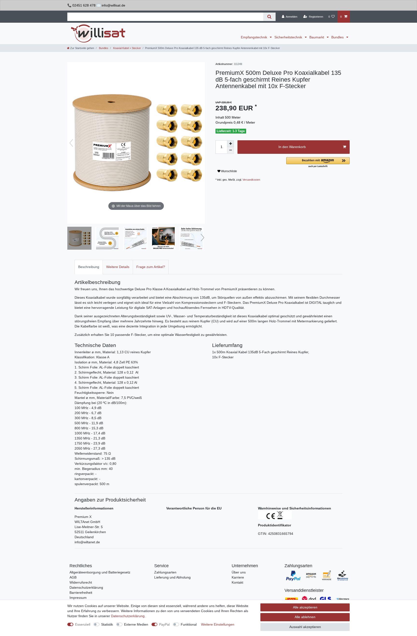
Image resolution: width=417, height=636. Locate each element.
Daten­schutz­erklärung (128, 616)
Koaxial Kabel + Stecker (126, 48)
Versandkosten (251, 179)
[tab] (89, 267)
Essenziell (82, 624)
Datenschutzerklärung (86, 587)
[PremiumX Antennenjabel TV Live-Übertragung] (163, 239)
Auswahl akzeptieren (305, 627)
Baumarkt (317, 37)
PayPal (164, 624)
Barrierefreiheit (81, 592)
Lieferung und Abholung (172, 577)
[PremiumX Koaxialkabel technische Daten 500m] (107, 239)
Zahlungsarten (165, 572)
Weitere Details (117, 267)
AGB (73, 577)
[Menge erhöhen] (230, 143)
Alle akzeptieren (305, 607)
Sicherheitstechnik (288, 37)
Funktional (189, 624)
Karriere (238, 577)
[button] (318, 162)
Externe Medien (136, 624)
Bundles (338, 37)
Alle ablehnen (305, 617)
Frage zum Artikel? (150, 267)
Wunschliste (228, 171)
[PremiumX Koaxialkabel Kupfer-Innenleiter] (135, 239)
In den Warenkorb (292, 147)
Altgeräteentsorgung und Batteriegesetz (100, 572)
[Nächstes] (201, 143)
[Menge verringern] (230, 150)
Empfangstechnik (254, 37)
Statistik (107, 624)
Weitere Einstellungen (217, 624)
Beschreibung (88, 267)
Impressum (78, 598)
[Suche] (269, 17)
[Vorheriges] (71, 143)
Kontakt (237, 582)
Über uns (239, 572)
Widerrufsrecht (81, 582)
